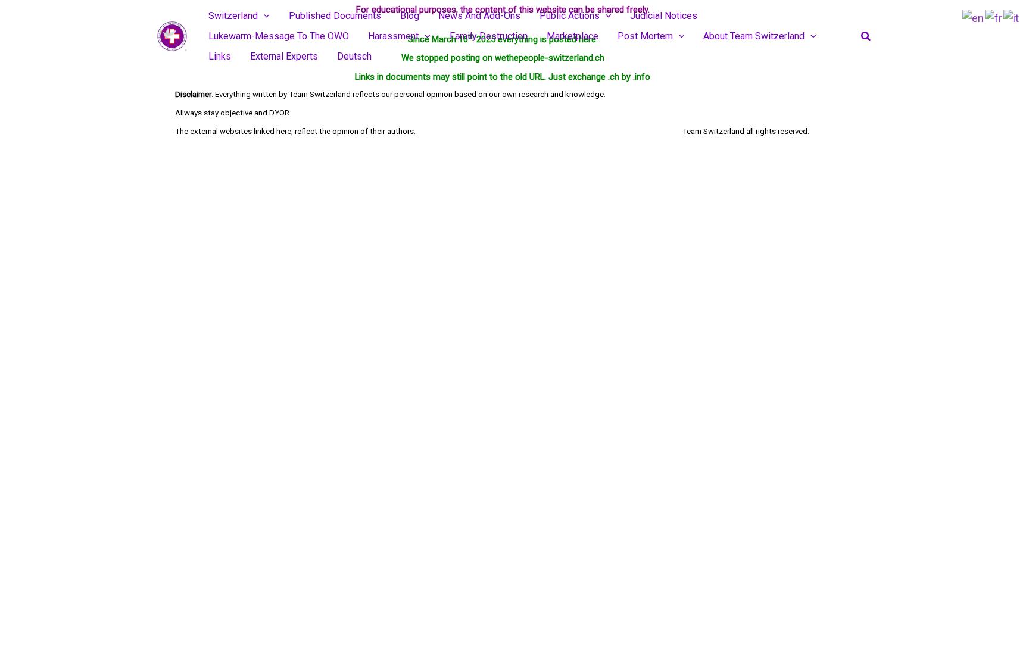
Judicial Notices (663, 15)
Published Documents (335, 15)
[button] (264, 16)
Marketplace (572, 36)
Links (219, 56)
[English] (973, 17)
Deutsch (354, 56)
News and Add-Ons (479, 15)
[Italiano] (1011, 17)
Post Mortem (645, 36)
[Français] (994, 17)
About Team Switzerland (754, 36)
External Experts (284, 56)
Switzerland (233, 15)
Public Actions (570, 15)
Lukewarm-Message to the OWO (278, 36)
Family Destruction (489, 36)
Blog (409, 15)
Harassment (393, 36)
